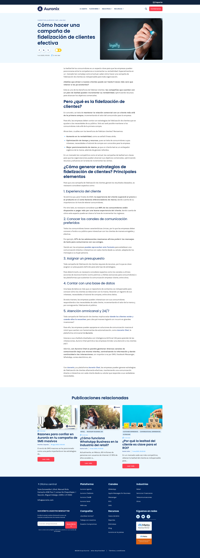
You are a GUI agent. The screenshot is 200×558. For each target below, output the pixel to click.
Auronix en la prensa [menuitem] (116, 532)
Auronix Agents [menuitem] (86, 489)
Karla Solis (84, 448)
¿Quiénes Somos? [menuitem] (87, 516)
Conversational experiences (150, 431)
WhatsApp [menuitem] (112, 489)
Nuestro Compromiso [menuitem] (88, 524)
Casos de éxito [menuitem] (113, 516)
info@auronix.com (45, 500)
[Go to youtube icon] (143, 516)
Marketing (42, 20)
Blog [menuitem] (110, 528)
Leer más (46, 459)
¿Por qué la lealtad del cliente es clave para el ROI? (139, 444)
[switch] (58, 50)
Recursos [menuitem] (118, 9)
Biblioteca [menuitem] (112, 524)
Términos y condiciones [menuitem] (117, 551)
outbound (126, 434)
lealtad (62, 20)
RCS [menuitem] (109, 501)
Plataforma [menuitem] (93, 9)
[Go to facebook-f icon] (148, 516)
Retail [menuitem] (138, 489)
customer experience (130, 431)
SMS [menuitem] (110, 505)
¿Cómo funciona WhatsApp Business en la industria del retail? (99, 441)
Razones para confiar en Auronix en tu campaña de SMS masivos (57, 437)
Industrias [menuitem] (106, 9)
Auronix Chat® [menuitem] (85, 497)
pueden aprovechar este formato (100, 247)
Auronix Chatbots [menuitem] (86, 493)
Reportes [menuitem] (111, 520)
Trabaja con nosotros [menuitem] (88, 520)
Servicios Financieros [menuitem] (144, 493)
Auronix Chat (52, 20)
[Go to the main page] (48, 8)
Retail (83, 431)
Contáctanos (156, 9)
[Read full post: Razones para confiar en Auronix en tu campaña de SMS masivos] (58, 417)
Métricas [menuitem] (83, 505)
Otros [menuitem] (138, 501)
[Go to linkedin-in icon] (138, 516)
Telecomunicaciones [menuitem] (144, 497)
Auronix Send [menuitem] (85, 501)
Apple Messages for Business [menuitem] (119, 493)
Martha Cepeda (43, 444)
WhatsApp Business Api (95, 431)
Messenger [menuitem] (112, 497)
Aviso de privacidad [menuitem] (98, 551)
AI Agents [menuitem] (83, 9)
